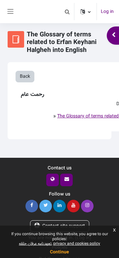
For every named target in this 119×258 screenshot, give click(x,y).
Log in (107, 11)
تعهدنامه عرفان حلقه (35, 243)
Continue (59, 252)
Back (25, 76)
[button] (67, 11)
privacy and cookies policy (76, 243)
